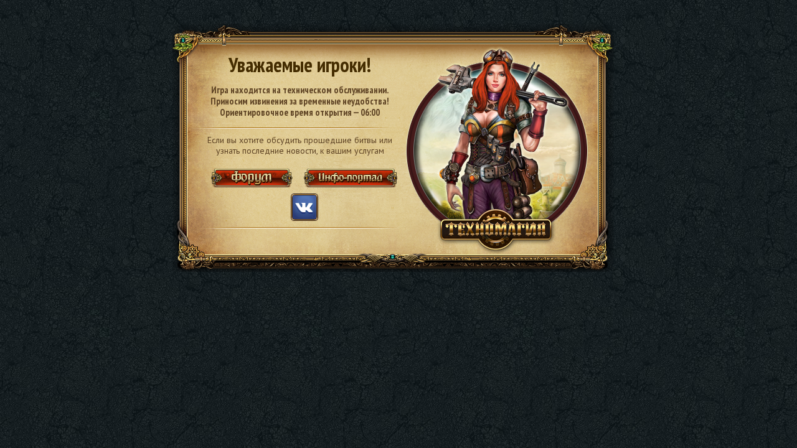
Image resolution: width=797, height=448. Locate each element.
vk (304, 207)
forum (254, 178)
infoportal (350, 178)
